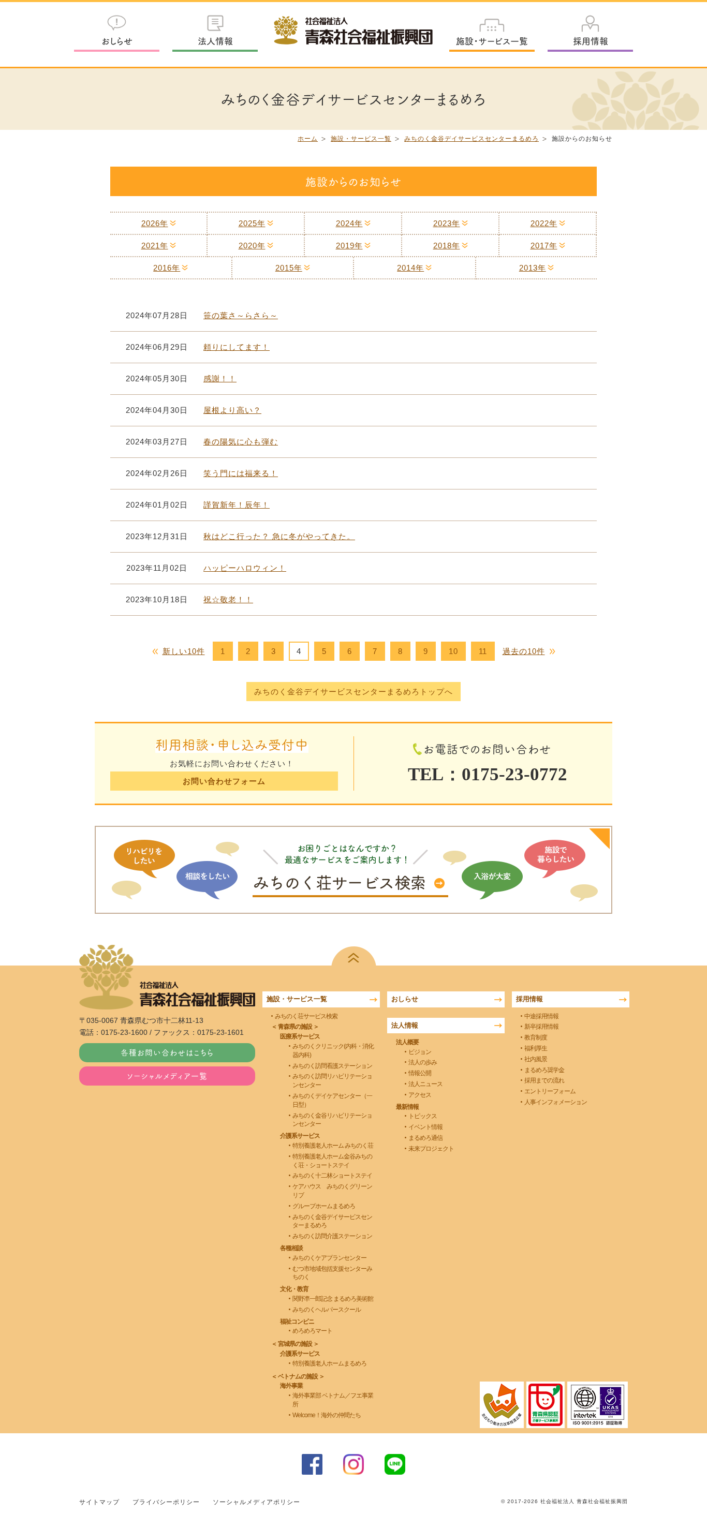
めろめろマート (312, 1330)
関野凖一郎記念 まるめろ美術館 (332, 1298)
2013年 (532, 267)
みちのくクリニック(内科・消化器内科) (333, 1051)
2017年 (544, 245)
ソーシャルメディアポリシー (256, 1502)
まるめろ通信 (425, 1137)
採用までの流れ (544, 1080)
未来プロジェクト (431, 1148)
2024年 (349, 223)
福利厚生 (535, 1048)
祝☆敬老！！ (228, 599)
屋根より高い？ (232, 410)
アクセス (419, 1095)
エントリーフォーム (550, 1091)
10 (453, 651)
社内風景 (535, 1059)
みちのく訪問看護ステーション (332, 1066)
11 (483, 651)
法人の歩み (422, 1062)
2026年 (154, 223)
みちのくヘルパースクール (326, 1309)
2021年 (154, 245)
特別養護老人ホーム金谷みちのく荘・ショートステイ (332, 1161)
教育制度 (535, 1037)
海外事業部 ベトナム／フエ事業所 (332, 1400)
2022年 (544, 223)
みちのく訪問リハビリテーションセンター (332, 1081)
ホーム (308, 138)
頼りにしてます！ (236, 347)
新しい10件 (184, 651)
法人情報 (215, 41)
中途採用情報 (541, 1016)
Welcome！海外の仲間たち (326, 1415)
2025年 (252, 223)
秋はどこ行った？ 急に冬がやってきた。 (279, 536)
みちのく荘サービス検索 (306, 1016)
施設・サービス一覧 (492, 41)
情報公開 (419, 1073)
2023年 (446, 223)
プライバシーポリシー (166, 1502)
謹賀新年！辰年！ (236, 504)
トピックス (422, 1116)
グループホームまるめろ (323, 1206)
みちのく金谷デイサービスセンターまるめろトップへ (353, 691)
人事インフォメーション (555, 1102)
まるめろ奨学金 (544, 1070)
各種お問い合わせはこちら (167, 1052)
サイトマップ (99, 1502)
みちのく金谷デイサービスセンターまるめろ (471, 138)
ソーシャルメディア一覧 (167, 1075)
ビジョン (419, 1052)
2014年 (410, 267)
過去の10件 (524, 651)
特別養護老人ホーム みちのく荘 (332, 1145)
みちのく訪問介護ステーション (332, 1236)
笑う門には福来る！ (240, 473)
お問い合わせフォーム (224, 781)
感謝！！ (220, 378)
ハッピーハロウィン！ (244, 567)
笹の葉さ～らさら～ (240, 315)
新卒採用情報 (541, 1026)
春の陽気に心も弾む (240, 441)
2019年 (349, 245)
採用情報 (590, 41)
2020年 (252, 245)
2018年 (446, 245)
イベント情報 (425, 1127)
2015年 (288, 267)
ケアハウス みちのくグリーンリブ (332, 1191)
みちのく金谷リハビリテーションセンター (332, 1120)
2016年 (166, 267)
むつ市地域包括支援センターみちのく (332, 1273)
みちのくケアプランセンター (329, 1257)
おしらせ (116, 41)
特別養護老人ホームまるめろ (329, 1363)
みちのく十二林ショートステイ (332, 1175)
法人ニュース (425, 1084)
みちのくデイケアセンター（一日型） (332, 1100)
